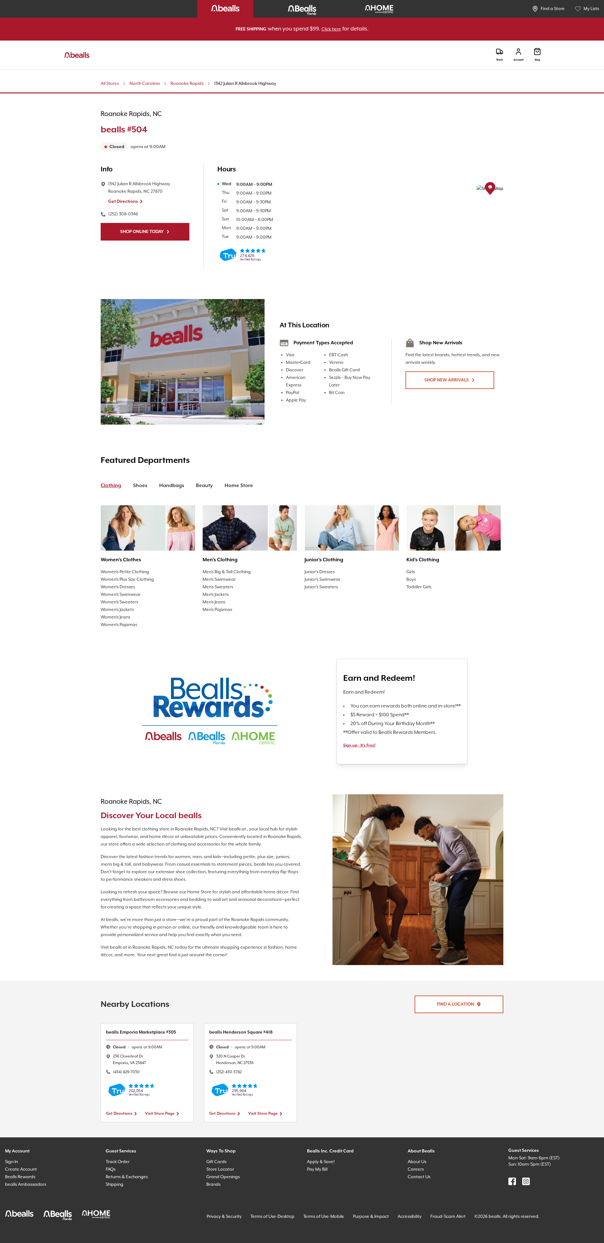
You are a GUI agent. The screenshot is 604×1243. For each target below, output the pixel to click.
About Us (418, 1166)
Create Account (22, 1173)
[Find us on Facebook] (512, 1186)
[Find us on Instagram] (526, 1186)
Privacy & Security (227, 1221)
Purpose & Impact (389, 1221)
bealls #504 (128, 130)
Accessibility (432, 1221)
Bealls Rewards (23, 1181)
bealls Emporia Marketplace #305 (145, 1036)
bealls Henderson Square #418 (245, 1036)
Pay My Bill (319, 1173)
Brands (214, 1188)
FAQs (112, 1173)
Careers (417, 1173)
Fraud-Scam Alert (474, 1221)
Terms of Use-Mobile (338, 1221)
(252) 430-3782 (231, 1076)
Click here (338, 29)
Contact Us (420, 1181)
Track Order (119, 1166)
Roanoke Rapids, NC (136, 114)
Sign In (13, 1166)
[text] (191, 147)
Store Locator (221, 1173)
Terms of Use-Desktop (281, 1221)
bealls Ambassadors (27, 1188)
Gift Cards (217, 1166)
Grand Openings (224, 1181)
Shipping (116, 1188)
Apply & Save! (323, 1166)
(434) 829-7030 (128, 1076)
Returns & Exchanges (130, 1181)
